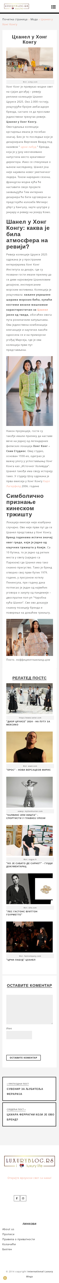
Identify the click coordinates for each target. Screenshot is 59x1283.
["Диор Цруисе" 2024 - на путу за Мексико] (29, 699)
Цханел (42, 309)
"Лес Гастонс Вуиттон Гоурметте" (21, 913)
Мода (34, 19)
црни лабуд (28, 147)
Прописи (8, 1234)
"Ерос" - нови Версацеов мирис (28, 769)
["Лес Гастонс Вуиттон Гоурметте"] (29, 889)
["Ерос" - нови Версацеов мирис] (29, 748)
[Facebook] (17, 1198)
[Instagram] (23, 1198)
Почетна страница (15, 19)
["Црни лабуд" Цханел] (29, 938)
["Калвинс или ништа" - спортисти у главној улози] (29, 793)
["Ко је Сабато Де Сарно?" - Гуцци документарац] (29, 841)
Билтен (7, 1249)
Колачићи (9, 1244)
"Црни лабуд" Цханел (21, 959)
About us (8, 1229)
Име (9, 1028)
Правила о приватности (18, 1239)
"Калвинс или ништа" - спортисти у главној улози (25, 816)
